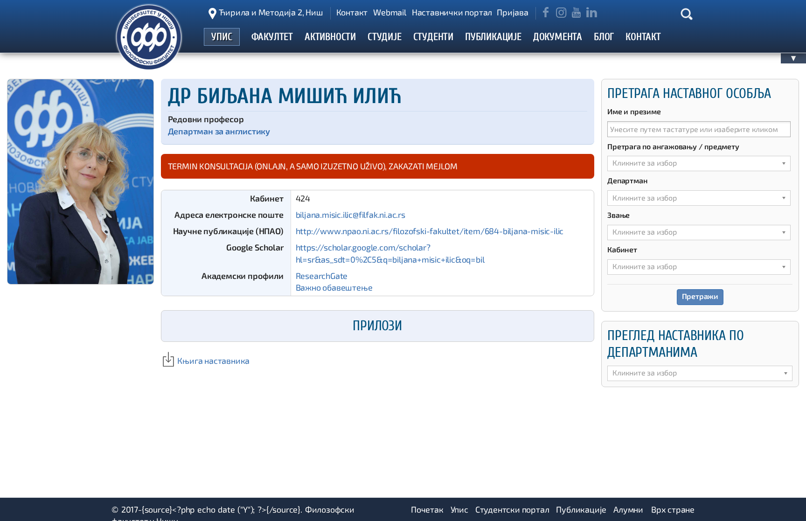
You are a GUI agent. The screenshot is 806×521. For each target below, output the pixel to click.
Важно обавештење (334, 287)
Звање (618, 214)
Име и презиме (633, 111)
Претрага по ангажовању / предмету (673, 146)
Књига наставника (213, 360)
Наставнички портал (452, 12)
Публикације (581, 509)
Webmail (389, 12)
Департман (627, 180)
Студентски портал (512, 509)
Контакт (352, 12)
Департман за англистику (219, 131)
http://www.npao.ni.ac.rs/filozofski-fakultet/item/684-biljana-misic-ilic (430, 231)
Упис (459, 509)
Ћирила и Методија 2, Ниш (271, 12)
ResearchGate (322, 276)
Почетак (427, 509)
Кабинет (622, 249)
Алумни (628, 509)
